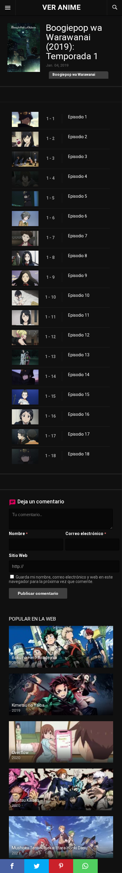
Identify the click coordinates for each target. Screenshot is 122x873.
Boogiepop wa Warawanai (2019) (73, 78)
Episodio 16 (78, 414)
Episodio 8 (77, 255)
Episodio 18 (78, 454)
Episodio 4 (77, 176)
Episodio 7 (77, 235)
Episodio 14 (78, 374)
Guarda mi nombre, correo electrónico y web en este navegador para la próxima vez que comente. (61, 579)
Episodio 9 (77, 275)
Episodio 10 (78, 295)
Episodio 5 (77, 196)
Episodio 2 (77, 136)
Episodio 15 (78, 394)
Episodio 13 (78, 354)
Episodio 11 (78, 315)
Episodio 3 (77, 156)
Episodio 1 (77, 117)
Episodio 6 (77, 216)
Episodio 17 (78, 434)
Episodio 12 (78, 335)
